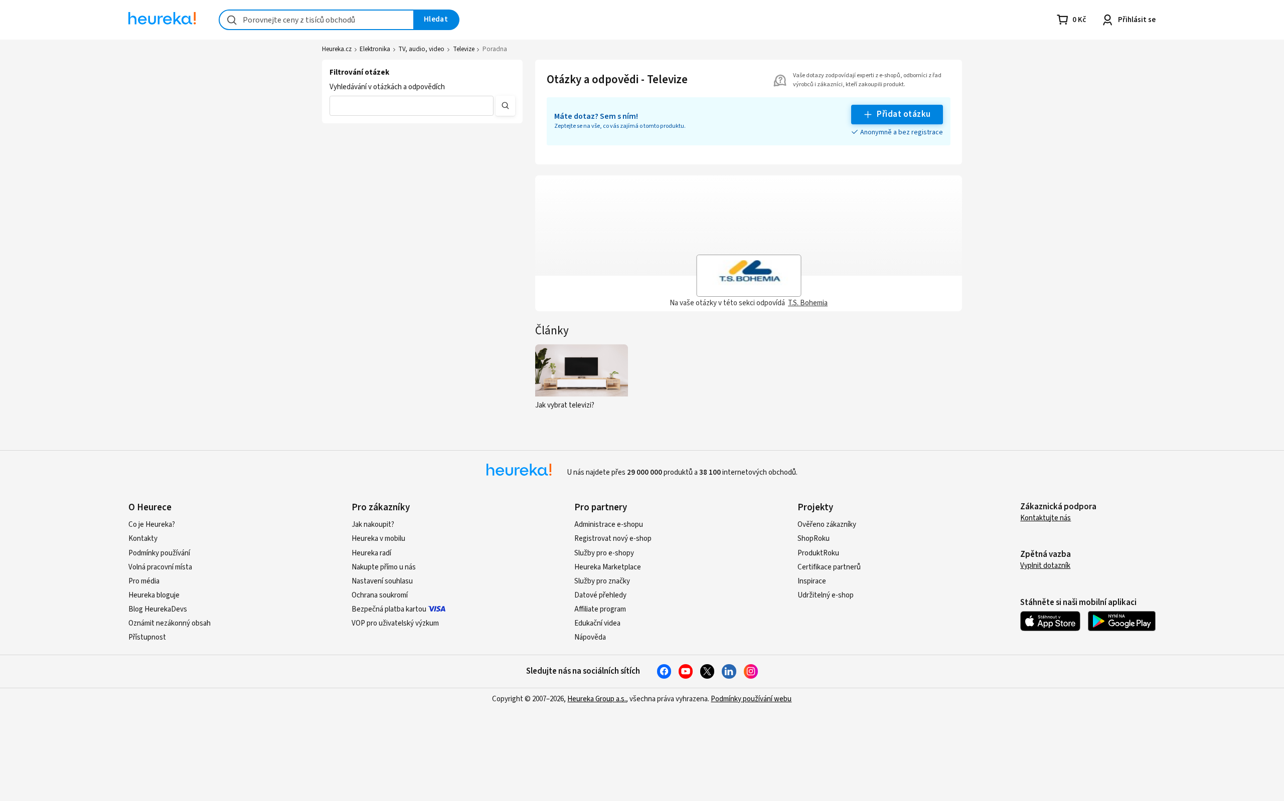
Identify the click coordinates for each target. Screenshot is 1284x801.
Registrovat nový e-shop (613, 538)
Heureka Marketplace (607, 567)
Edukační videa (597, 623)
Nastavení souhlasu (382, 581)
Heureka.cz (337, 49)
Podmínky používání (159, 553)
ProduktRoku (818, 553)
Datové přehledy (600, 595)
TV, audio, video (421, 49)
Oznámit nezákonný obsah (169, 623)
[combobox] (316, 20)
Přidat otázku (903, 114)
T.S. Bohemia (808, 303)
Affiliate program (600, 609)
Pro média (143, 581)
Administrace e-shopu (608, 524)
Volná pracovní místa (160, 567)
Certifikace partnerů (829, 567)
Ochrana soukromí (380, 595)
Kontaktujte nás (1045, 518)
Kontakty (142, 538)
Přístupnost (147, 637)
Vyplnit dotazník (1045, 565)
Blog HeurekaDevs (157, 609)
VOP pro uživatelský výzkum (395, 623)
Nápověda (590, 637)
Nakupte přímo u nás (384, 567)
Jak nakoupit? (373, 524)
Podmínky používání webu (751, 699)
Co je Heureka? (151, 524)
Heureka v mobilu (378, 538)
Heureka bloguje (154, 595)
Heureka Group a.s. (596, 699)
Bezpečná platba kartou (389, 609)
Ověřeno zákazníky (826, 524)
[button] (412, 106)
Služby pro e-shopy (604, 553)
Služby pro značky (602, 581)
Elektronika (375, 49)
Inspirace (811, 581)
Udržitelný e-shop (825, 595)
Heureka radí (371, 553)
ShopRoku (813, 538)
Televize (463, 49)
